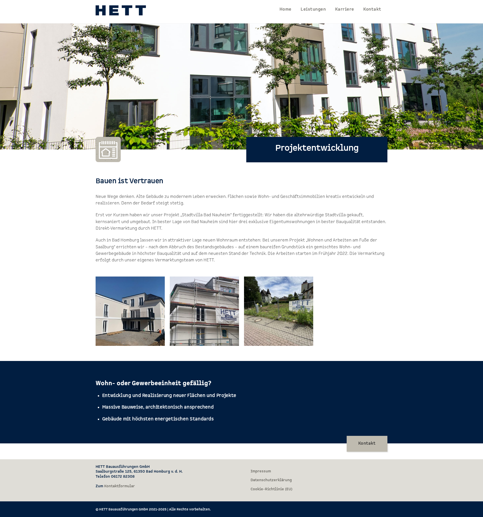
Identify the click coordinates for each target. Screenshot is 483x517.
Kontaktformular (119, 486)
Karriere (344, 9)
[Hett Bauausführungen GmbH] (121, 12)
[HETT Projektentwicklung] (130, 357)
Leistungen (313, 9)
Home (285, 9)
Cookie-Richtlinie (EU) (271, 489)
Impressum (261, 471)
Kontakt (372, 9)
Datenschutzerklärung (271, 480)
